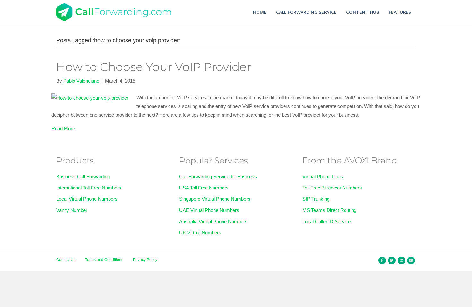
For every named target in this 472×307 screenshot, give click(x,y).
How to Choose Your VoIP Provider (153, 67)
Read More (63, 128)
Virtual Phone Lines (322, 176)
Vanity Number (71, 210)
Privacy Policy (145, 260)
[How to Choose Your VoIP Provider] (89, 97)
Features (400, 12)
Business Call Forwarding (83, 176)
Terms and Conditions (104, 260)
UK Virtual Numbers (200, 232)
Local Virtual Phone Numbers (87, 199)
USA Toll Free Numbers (204, 187)
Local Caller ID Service (326, 221)
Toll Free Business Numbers (332, 187)
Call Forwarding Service (306, 12)
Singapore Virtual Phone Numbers (214, 199)
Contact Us (65, 260)
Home (260, 12)
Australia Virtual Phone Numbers (213, 221)
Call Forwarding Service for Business (218, 176)
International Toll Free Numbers (88, 187)
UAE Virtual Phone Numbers (209, 210)
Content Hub (362, 12)
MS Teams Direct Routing (329, 210)
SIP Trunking (315, 199)
